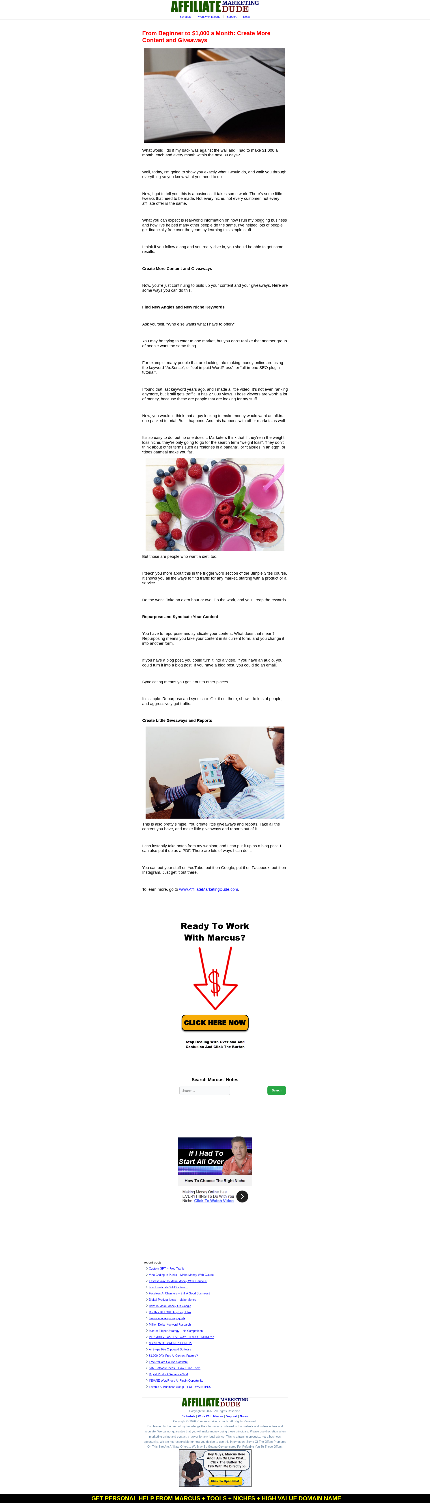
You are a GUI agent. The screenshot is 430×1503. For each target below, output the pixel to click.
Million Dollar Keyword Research (170, 1324)
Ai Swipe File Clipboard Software (170, 1349)
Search (277, 1090)
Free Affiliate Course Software (168, 1362)
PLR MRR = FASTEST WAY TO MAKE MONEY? (181, 1337)
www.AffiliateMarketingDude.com (208, 889)
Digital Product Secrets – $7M (168, 1374)
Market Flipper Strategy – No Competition (176, 1331)
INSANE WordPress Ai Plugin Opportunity (176, 1380)
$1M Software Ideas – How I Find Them (174, 1368)
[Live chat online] (215, 1468)
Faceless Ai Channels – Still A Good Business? (179, 1293)
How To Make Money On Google (170, 1306)
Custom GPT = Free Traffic (167, 1268)
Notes (246, 16)
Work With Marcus (209, 16)
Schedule (185, 16)
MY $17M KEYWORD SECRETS (170, 1343)
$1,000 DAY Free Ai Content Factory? (173, 1355)
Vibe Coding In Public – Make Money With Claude (181, 1275)
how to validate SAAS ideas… (168, 1287)
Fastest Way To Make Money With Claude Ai (178, 1281)
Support (231, 16)
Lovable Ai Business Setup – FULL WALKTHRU (180, 1387)
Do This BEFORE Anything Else (170, 1312)
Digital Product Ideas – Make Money (172, 1299)
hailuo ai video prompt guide (167, 1318)
